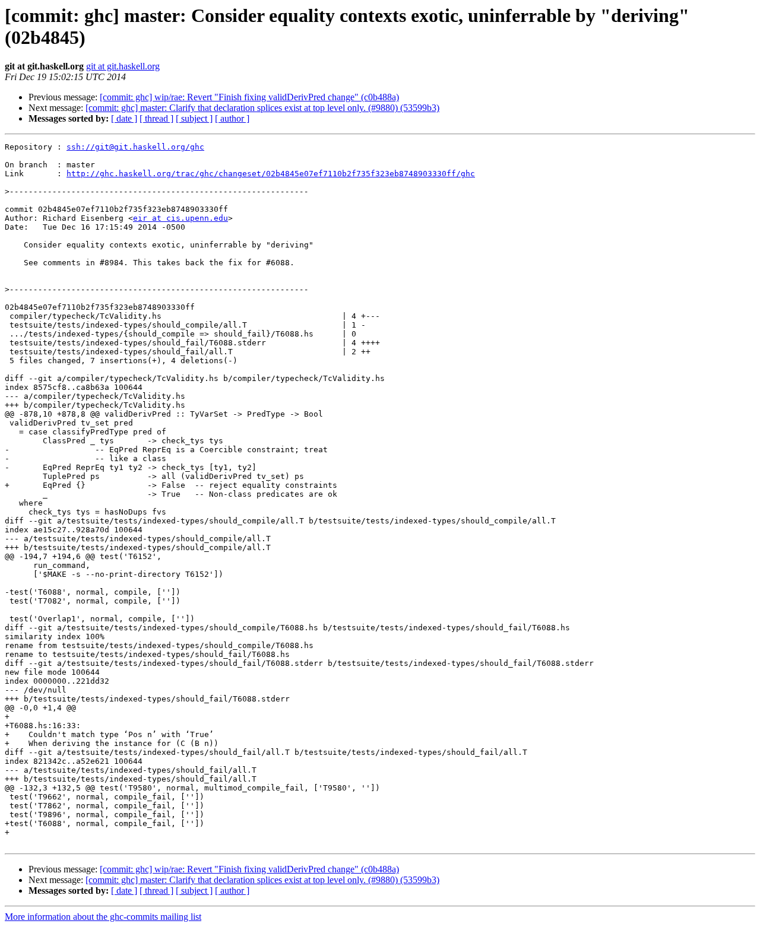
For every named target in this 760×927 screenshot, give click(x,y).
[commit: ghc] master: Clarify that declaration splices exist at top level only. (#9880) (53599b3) (262, 108)
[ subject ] (194, 118)
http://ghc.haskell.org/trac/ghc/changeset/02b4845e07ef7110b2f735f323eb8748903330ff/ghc (270, 173)
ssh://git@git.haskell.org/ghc (135, 146)
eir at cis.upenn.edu (180, 218)
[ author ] (232, 118)
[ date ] (124, 118)
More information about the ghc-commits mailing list (103, 917)
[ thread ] (156, 118)
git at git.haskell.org (123, 66)
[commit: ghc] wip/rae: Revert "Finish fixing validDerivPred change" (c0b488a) (249, 97)
